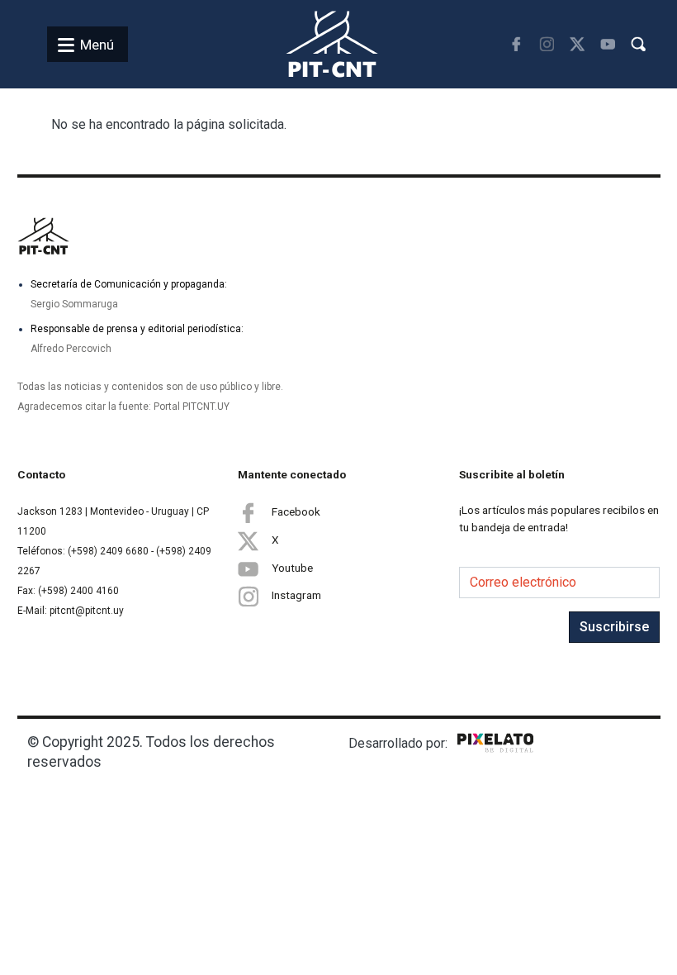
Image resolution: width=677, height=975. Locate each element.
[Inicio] (312, 44)
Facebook (296, 510)
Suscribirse (614, 627)
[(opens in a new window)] (516, 44)
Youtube (292, 566)
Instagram (296, 595)
